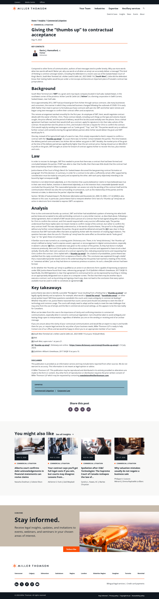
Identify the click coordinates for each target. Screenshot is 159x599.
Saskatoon (59, 573)
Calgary (32, 573)
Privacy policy (113, 596)
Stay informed (103, 596)
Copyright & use (125, 596)
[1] (57, 178)
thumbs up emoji (54, 139)
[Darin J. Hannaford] (34, 52)
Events (135, 14)
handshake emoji (109, 295)
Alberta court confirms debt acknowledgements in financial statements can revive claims (29, 472)
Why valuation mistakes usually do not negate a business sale (127, 470)
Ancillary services (131, 8)
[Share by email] (88, 409)
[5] (81, 281)
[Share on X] (82, 409)
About (142, 14)
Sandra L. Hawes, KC (89, 482)
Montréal (141, 573)
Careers (17, 2)
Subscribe (71, 549)
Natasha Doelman (22, 482)
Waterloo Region (99, 573)
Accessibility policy (138, 596)
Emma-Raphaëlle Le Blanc (133, 481)
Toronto (128, 573)
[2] (81, 192)
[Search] (143, 8)
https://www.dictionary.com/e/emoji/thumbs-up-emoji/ (94, 345)
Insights (122, 14)
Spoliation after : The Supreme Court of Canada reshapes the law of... (95, 472)
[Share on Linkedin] (76, 409)
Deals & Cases (112, 14)
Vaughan (115, 573)
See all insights (63, 434)
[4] (49, 246)
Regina (72, 573)
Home (34, 20)
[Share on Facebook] (70, 409)
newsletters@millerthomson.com (94, 375)
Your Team (85, 8)
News (129, 14)
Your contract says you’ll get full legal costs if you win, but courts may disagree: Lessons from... (63, 472)
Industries (100, 8)
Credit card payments (135, 583)
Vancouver (18, 573)
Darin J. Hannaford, (50, 50)
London (84, 573)
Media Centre (30, 2)
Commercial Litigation (57, 20)
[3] (107, 229)
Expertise (113, 8)
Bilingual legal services (116, 583)
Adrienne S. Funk (55, 482)
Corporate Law (63, 391)
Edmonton (45, 573)
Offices (42, 2)
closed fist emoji (93, 295)
